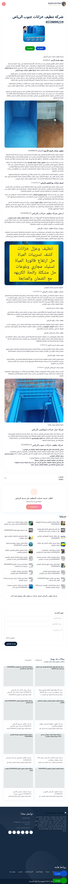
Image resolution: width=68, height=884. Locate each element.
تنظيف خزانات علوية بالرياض (55, 320)
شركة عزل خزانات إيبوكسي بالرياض (47, 429)
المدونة (20, 871)
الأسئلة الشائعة (29, 871)
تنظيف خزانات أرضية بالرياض (54, 308)
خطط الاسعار (39, 871)
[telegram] (14, 832)
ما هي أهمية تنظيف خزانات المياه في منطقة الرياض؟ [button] (46, 458)
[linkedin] (18, 832)
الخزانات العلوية (49, 327)
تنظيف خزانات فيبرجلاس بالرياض (53, 333)
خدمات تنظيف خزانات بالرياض (52, 292)
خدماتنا (47, 871)
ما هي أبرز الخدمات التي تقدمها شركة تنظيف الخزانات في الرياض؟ (43, 449)
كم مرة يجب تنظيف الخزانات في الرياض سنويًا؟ (49, 460)
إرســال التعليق (11, 644)
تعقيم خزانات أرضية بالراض (55, 345)
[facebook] (31, 832)
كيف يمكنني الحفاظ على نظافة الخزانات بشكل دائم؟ (47, 464)
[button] (34, 449)
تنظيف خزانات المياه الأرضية (53, 151)
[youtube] (22, 832)
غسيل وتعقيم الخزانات (40, 195)
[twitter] (27, 832)
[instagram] (10, 832)
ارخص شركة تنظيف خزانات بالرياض (47, 213)
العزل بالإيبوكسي (37, 438)
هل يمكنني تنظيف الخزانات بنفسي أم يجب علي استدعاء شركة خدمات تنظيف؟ (38, 462)
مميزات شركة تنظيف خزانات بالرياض (50, 228)
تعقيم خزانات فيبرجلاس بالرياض (54, 367)
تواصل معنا (12, 871)
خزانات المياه (39, 202)
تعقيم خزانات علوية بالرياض (55, 355)
